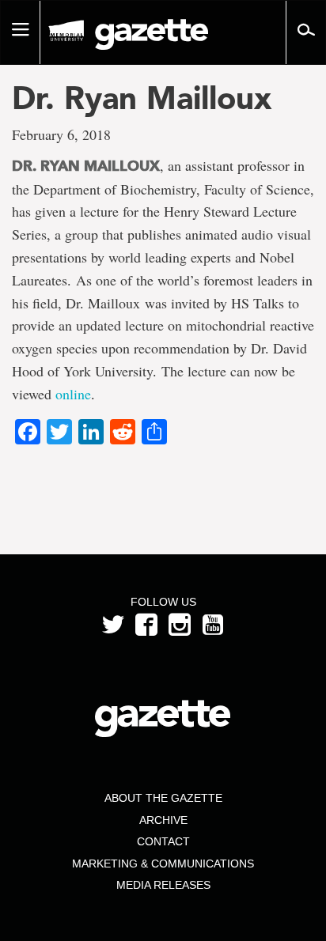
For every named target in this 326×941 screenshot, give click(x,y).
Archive (163, 820)
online (73, 393)
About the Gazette (163, 798)
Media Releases (163, 885)
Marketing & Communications (163, 863)
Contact (163, 841)
